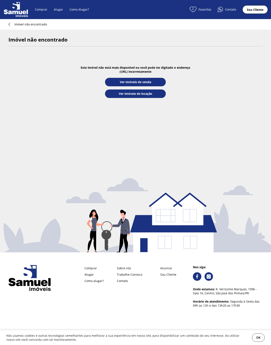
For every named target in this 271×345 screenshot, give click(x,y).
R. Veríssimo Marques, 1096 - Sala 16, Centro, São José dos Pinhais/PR (225, 291)
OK (258, 337)
